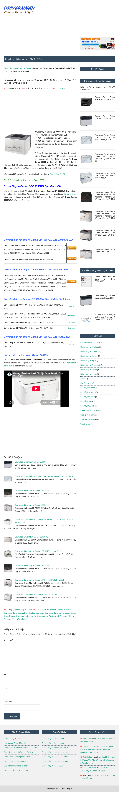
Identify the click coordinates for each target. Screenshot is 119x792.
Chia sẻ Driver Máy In (19, 10)
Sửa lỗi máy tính (87, 415)
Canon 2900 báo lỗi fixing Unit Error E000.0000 (105, 279)
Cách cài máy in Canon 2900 (16, 770)
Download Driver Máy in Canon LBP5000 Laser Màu (36, 594)
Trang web (8, 702)
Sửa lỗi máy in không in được (16, 766)
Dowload (72, 323)
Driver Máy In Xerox (88, 374)
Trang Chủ (8, 68)
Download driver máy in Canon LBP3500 (32, 505)
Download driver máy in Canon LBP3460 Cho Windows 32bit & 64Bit (105, 232)
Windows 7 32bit (66, 616)
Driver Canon (9, 616)
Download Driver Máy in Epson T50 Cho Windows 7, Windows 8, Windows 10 (97, 760)
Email (7, 688)
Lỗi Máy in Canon (87, 392)
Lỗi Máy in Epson (87, 397)
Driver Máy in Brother (89, 347)
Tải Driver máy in (41, 616)
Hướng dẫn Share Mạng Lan (16, 743)
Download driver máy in (34, 613)
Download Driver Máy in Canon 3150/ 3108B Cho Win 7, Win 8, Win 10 (44, 476)
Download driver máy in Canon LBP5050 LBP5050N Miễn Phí (40, 580)
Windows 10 (54, 616)
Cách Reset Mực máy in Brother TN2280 (20, 748)
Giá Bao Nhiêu (86, 383)
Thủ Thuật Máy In (87, 419)
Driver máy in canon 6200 (52, 766)
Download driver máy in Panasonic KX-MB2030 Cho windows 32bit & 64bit (96, 749)
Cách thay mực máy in (89, 342)
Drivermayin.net (70, 194)
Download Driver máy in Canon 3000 (30, 462)
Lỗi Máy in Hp (86, 401)
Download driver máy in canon (57, 613)
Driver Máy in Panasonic (90, 365)
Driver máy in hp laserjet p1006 (55, 761)
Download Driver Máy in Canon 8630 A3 (31, 537)
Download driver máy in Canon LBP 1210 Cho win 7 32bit (38, 551)
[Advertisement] (82, 21)
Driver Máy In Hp (87, 361)
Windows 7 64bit (10, 619)
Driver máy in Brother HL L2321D (55, 748)
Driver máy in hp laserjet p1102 (55, 752)
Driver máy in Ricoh (88, 370)
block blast (87, 739)
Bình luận (8, 640)
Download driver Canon (13, 613)
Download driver (63, 610)
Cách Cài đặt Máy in (12, 739)
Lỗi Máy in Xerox (87, 406)
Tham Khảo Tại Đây (58, 174)
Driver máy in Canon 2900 (33, 180)
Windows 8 (23, 619)
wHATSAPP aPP (90, 768)
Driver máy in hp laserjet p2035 (55, 757)
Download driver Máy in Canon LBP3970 (32, 491)
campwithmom (89, 746)
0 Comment (60, 88)
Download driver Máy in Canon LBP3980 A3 (33, 566)
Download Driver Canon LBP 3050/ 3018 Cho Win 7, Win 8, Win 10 (105, 137)
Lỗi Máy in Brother (87, 388)
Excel (82, 379)
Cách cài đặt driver (48, 610)
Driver (73, 613)
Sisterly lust (87, 757)
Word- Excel (85, 424)
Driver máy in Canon (24, 616)
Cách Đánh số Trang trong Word (17, 757)
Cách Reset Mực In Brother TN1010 (18, 752)
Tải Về (71, 344)
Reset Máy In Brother (89, 410)
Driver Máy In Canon (22, 68)
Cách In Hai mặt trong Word (15, 761)
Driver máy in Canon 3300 (53, 743)
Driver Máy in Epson (88, 356)
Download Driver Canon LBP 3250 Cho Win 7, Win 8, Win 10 (105, 175)
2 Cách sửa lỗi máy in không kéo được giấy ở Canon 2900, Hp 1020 (105, 317)
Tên (6, 675)
